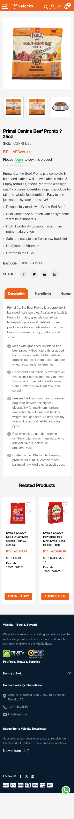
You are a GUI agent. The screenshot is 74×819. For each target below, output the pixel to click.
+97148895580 (18, 707)
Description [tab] (16, 293)
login (19, 160)
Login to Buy (18, 596)
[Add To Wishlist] (28, 504)
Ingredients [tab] (43, 293)
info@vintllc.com (18, 714)
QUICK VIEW (28, 510)
